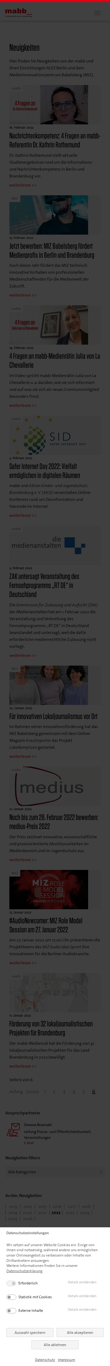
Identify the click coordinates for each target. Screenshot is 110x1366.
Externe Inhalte (30, 1310)
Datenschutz (45, 1359)
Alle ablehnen (55, 1344)
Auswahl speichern (30, 1332)
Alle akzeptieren (80, 1332)
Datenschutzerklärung (24, 1270)
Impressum (66, 1359)
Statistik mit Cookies (35, 1297)
